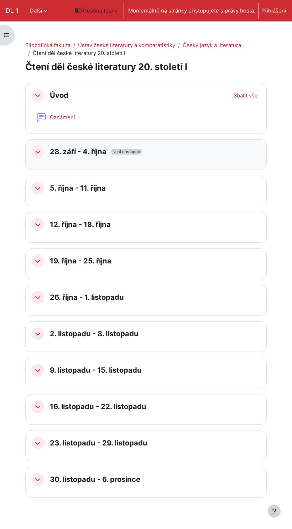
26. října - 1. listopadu (87, 297)
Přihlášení (273, 10)
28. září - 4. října (78, 151)
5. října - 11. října (78, 188)
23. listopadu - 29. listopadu (98, 443)
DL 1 (12, 10)
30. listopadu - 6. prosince (95, 479)
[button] (96, 10)
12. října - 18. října (80, 224)
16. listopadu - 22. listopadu (98, 406)
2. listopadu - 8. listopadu (94, 333)
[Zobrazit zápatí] (274, 511)
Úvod (59, 95)
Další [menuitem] (36, 10)
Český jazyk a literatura (212, 45)
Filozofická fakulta (48, 45)
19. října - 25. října (80, 261)
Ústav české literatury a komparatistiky (126, 45)
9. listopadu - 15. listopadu (96, 370)
